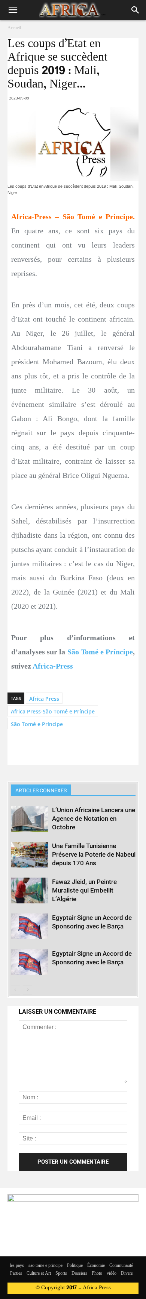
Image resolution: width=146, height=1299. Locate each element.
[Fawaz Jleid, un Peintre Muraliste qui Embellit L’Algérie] (29, 890)
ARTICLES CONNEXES (41, 790)
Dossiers (79, 1273)
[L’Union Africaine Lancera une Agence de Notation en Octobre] (29, 819)
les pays (17, 1265)
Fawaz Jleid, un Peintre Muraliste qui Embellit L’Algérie (84, 890)
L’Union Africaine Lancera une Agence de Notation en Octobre (93, 818)
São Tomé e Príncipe (100, 652)
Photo (97, 1273)
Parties (16, 1273)
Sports (61, 1273)
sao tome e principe (45, 1265)
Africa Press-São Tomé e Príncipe (53, 711)
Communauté (121, 1265)
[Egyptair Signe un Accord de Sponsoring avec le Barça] (29, 926)
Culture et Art (39, 1273)
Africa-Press (53, 666)
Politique (75, 1265)
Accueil (14, 28)
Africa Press (44, 698)
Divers (127, 1273)
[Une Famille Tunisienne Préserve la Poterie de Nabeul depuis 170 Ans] (29, 854)
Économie (96, 1265)
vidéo (111, 1273)
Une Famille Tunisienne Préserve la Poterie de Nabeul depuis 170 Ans (94, 854)
